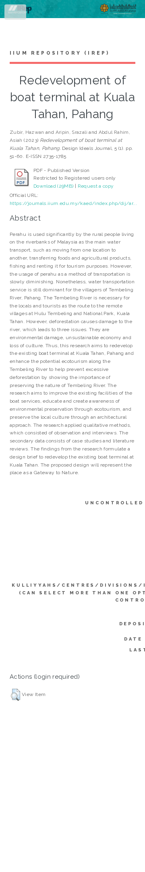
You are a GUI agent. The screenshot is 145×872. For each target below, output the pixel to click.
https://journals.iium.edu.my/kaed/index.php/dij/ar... (73, 203)
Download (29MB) (53, 186)
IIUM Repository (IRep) (60, 53)
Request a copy (96, 186)
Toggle (15, 13)
